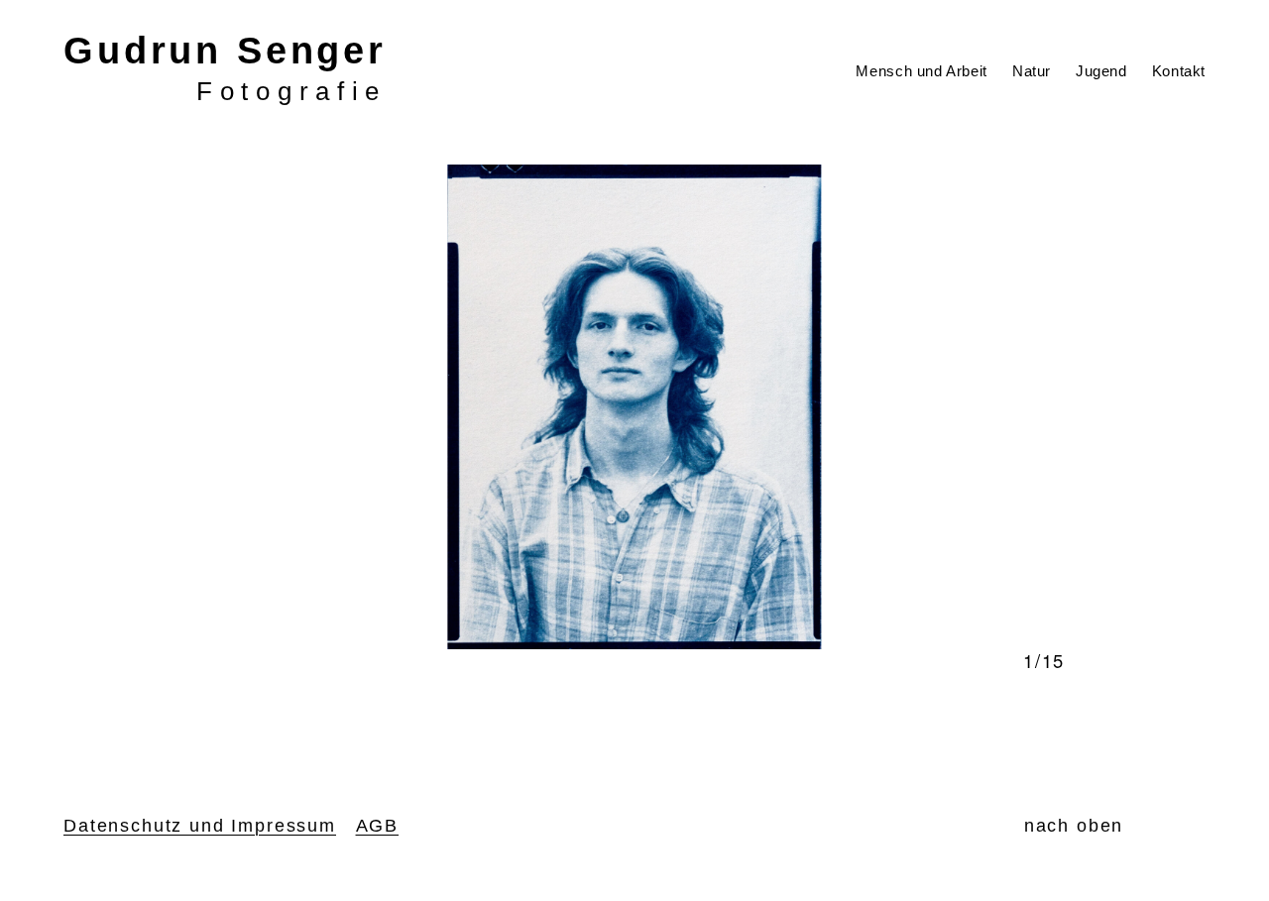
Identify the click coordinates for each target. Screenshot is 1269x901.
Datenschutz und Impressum (199, 825)
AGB (378, 825)
